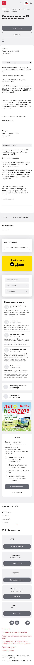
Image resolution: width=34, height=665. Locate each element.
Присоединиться (17, 580)
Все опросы (17, 493)
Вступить (17, 597)
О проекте (6, 629)
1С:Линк (5, 516)
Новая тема (17, 28)
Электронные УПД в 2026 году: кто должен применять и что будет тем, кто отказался (16, 312)
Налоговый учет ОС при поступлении (23, 217)
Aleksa (4, 48)
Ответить (17, 35)
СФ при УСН (6, 217)
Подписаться (17, 546)
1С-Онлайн (6, 519)
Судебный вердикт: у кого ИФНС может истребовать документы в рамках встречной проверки (15, 355)
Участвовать (17, 563)
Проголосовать (17, 487)
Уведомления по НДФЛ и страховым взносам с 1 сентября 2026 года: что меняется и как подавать (16, 340)
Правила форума (8, 647)
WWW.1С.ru (7, 512)
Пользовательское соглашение (14, 632)
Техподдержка (8, 651)
